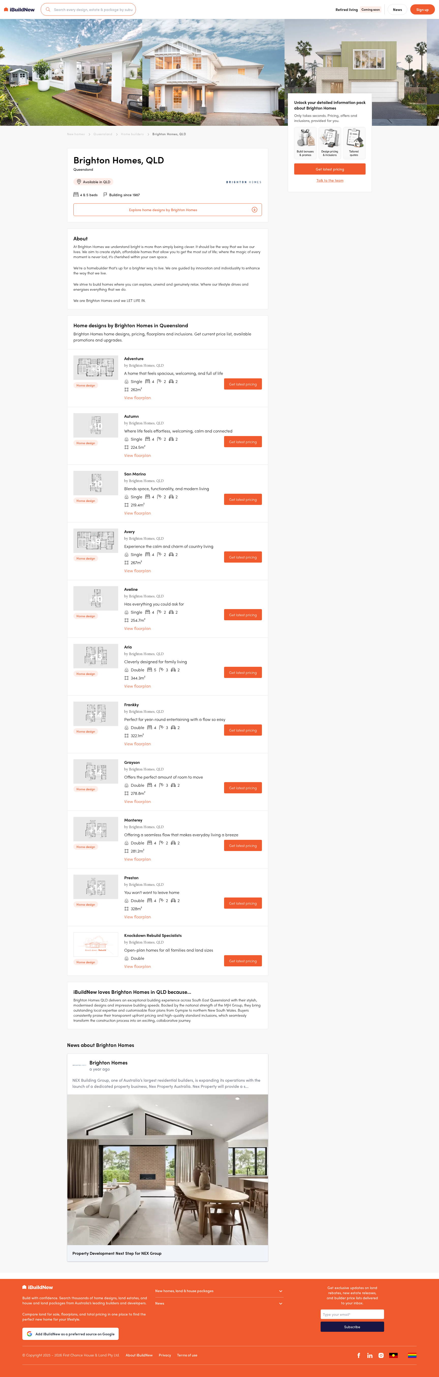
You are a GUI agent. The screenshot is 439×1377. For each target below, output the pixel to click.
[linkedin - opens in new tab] (370, 1355)
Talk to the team (330, 180)
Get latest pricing (243, 383)
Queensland (102, 134)
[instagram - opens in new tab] (381, 1355)
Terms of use (187, 1354)
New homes (76, 134)
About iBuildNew (139, 1354)
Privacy (165, 1354)
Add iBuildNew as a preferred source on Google (75, 1333)
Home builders (132, 134)
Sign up (422, 9)
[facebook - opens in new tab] (359, 1355)
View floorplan (137, 397)
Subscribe (352, 1326)
